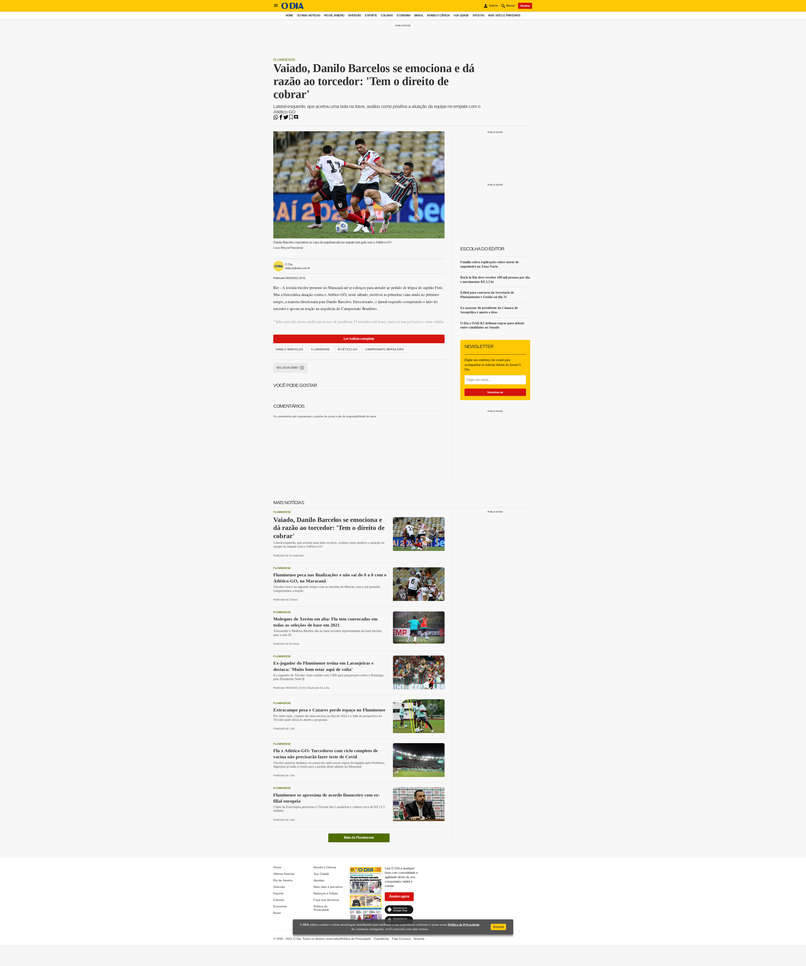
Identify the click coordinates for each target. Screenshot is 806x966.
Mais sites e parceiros (504, 15)
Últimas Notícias (308, 15)
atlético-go (347, 349)
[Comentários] (295, 118)
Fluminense (284, 60)
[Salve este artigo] (290, 118)
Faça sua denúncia (326, 900)
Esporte (371, 15)
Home (289, 15)
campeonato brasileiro (384, 349)
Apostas (478, 15)
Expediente (381, 938)
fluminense (320, 349)
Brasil (419, 15)
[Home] (292, 8)
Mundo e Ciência (438, 15)
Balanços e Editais (326, 893)
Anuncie (419, 938)
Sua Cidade (461, 15)
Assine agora (399, 896)
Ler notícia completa (359, 338)
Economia (403, 15)
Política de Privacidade (321, 908)
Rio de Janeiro (334, 15)
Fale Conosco (401, 938)
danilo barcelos (289, 349)
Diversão (354, 15)
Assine (525, 5)
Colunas (387, 15)
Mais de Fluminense (359, 837)
